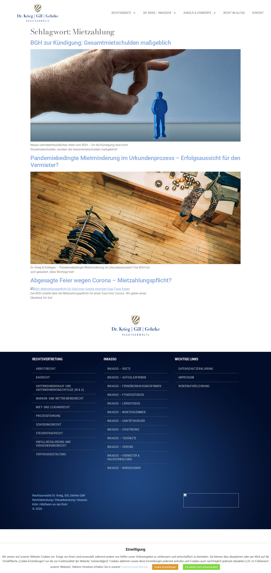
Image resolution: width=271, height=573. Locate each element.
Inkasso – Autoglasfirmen (126, 377)
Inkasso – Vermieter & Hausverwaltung (123, 457)
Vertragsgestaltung (51, 454)
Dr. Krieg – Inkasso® (157, 13)
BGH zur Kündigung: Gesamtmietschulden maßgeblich (100, 42)
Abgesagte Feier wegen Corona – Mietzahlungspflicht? (101, 280)
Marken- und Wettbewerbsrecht (60, 398)
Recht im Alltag (234, 13)
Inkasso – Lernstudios (123, 403)
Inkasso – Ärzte (119, 368)
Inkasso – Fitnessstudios (125, 395)
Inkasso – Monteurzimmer (126, 412)
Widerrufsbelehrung (193, 386)
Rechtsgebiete (121, 13)
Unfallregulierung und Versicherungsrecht (53, 443)
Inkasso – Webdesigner (124, 468)
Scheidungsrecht (48, 424)
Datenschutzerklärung (195, 368)
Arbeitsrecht (46, 368)
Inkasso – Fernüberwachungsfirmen (134, 386)
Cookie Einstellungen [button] (165, 567)
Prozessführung (48, 416)
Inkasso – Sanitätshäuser (126, 421)
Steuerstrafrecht (49, 433)
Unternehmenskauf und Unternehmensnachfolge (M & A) (60, 388)
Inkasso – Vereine (120, 447)
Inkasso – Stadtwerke (123, 429)
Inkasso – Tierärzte (121, 438)
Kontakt (258, 13)
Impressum (186, 377)
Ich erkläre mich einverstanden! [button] (201, 567)
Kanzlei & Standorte (197, 13)
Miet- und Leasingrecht (53, 407)
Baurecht (43, 377)
